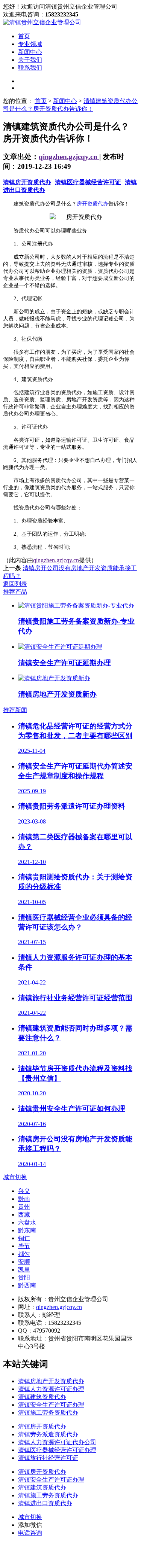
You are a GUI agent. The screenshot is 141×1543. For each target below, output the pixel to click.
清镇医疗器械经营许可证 (88, 182)
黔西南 (27, 1285)
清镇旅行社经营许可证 (48, 1458)
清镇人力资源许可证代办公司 (57, 1442)
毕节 (24, 1246)
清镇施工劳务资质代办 (48, 1412)
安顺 (24, 1262)
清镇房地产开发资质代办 (51, 1381)
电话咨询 (30, 1533)
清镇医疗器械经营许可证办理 (57, 1450)
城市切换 (15, 1177)
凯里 (24, 1269)
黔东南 (27, 1230)
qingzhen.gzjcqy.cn (69, 157)
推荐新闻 (15, 710)
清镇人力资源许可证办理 (51, 1389)
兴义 (24, 1191)
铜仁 (24, 1238)
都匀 (24, 1254)
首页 (24, 36)
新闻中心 (30, 52)
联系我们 (30, 67)
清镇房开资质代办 (27, 182)
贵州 (24, 1206)
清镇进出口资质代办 (45, 1503)
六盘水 (27, 1222)
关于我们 (30, 60)
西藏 (24, 1214)
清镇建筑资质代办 (42, 1397)
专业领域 (30, 44)
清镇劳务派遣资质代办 (48, 1434)
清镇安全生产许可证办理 (51, 1405)
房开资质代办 (92, 204)
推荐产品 (15, 591)
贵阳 (24, 1277)
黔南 (24, 1199)
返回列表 (15, 584)
